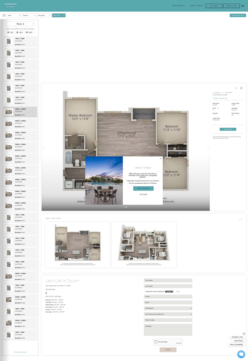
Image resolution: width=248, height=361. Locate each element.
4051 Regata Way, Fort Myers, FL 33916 (58, 286)
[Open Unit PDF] (241, 88)
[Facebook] (46, 293)
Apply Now (228, 129)
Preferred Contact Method (154, 291)
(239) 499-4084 (50, 289)
